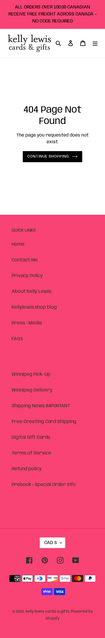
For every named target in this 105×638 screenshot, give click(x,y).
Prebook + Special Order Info (44, 484)
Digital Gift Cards (31, 437)
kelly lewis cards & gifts (48, 611)
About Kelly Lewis (31, 291)
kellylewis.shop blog (34, 307)
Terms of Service (31, 453)
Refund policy (27, 468)
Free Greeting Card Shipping (44, 421)
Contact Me (25, 260)
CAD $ (50, 542)
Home (18, 244)
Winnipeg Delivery (32, 390)
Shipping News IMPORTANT (41, 405)
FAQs (17, 338)
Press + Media (27, 323)
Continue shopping (48, 156)
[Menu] (95, 43)
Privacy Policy (27, 275)
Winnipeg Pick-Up (31, 374)
